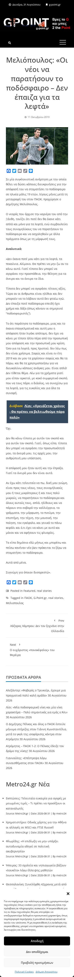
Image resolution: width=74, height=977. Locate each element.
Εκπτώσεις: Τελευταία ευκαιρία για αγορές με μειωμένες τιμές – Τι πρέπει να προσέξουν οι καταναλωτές (36, 803)
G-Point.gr (40, 598)
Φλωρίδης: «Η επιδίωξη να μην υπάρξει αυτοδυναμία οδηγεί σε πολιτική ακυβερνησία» (32, 846)
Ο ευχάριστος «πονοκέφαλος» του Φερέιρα (32, 650)
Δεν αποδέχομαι (37, 952)
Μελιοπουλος (15, 603)
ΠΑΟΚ (28, 598)
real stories (44, 591)
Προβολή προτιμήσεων (37, 963)
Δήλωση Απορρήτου (46, 971)
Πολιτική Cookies (24, 971)
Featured (29, 591)
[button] (68, 894)
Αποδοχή (37, 941)
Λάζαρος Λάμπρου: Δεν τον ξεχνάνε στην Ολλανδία (37, 626)
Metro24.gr (21, 813)
